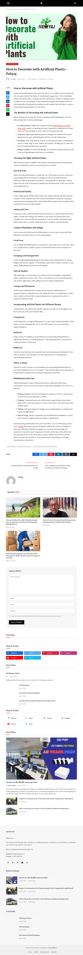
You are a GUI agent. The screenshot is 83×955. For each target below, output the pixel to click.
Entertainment (44, 952)
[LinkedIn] (8, 101)
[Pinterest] (8, 105)
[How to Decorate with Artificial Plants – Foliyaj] (41, 37)
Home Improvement (12, 64)
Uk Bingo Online (13, 673)
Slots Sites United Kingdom (29, 693)
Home (7, 9)
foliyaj (13, 79)
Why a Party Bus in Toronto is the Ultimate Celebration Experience (44, 808)
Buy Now (54, 952)
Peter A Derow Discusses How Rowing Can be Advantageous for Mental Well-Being (59, 521)
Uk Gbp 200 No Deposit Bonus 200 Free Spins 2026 (37, 701)
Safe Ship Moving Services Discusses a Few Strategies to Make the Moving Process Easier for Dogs (23, 556)
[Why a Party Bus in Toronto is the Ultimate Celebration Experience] (11, 811)
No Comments (32, 79)
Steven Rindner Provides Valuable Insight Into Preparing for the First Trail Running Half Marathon (21, 522)
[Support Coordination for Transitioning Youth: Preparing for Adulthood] (11, 801)
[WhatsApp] (8, 109)
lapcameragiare (12, 785)
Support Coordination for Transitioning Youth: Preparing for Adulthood (46, 799)
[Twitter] (8, 97)
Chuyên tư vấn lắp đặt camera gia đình (21, 782)
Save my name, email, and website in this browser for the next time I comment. (36, 616)
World (36, 952)
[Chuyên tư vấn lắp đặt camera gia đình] (41, 759)
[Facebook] (8, 93)
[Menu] (8, 3)
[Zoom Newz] (41, 3)
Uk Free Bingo (24, 685)
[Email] (8, 114)
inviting (20, 426)
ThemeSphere (52, 948)
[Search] (75, 3)
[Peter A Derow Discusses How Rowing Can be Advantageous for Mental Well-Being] (60, 507)
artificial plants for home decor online (19, 446)
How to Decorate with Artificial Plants (45, 446)
